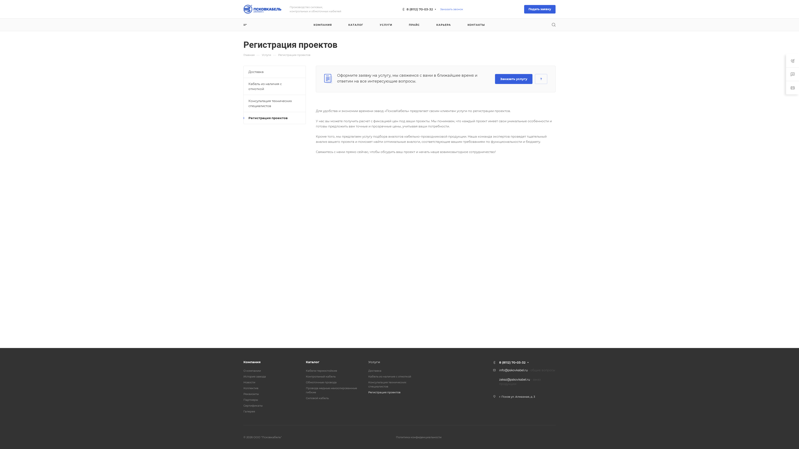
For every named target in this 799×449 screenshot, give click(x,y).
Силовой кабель (317, 398)
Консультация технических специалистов (270, 103)
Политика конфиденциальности (419, 437)
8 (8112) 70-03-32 (420, 9)
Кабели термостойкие (321, 370)
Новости (249, 382)
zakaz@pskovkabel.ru (514, 379)
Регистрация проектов (268, 118)
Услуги (374, 362)
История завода (254, 376)
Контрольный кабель (321, 376)
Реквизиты (251, 394)
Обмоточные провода (321, 382)
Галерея (249, 411)
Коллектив (250, 388)
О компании (252, 370)
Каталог (312, 362)
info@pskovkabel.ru (513, 370)
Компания (252, 362)
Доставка (256, 72)
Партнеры (250, 399)
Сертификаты (253, 405)
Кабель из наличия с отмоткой (265, 86)
